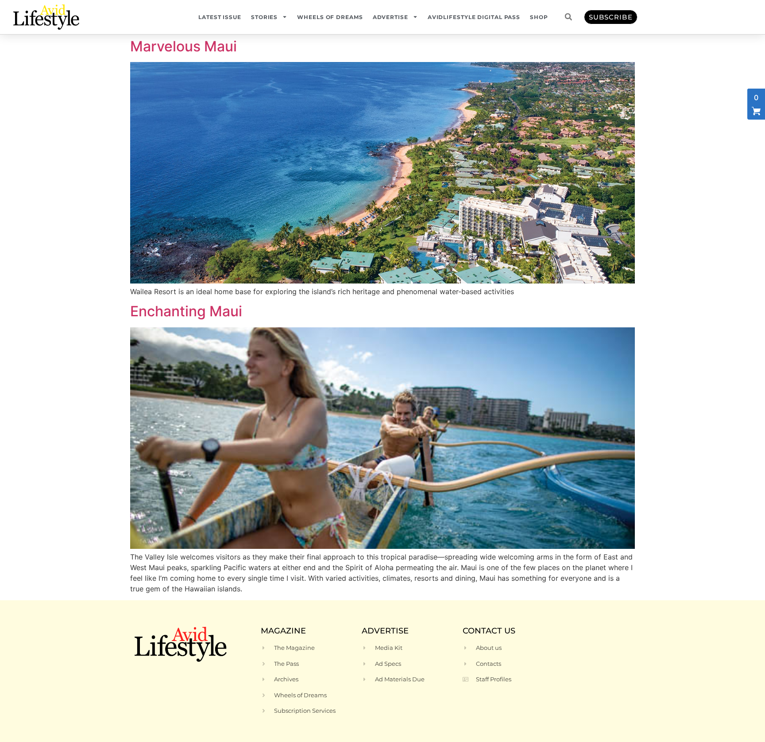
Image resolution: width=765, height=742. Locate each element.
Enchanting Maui (186, 311)
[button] (568, 16)
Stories (264, 17)
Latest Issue (219, 17)
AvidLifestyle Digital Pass (474, 17)
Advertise (390, 17)
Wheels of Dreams (330, 17)
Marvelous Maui (183, 46)
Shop (539, 17)
